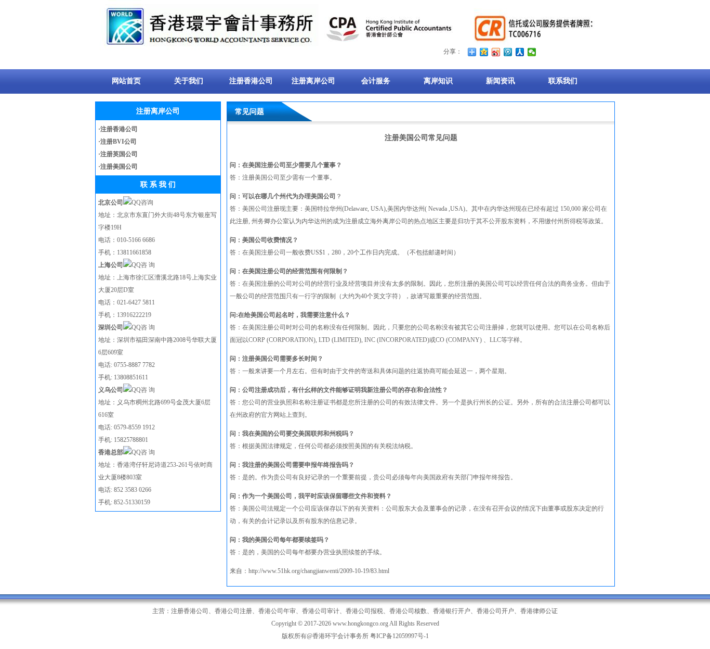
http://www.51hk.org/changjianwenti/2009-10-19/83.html (318, 571)
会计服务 (375, 81)
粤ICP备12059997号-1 (399, 636)
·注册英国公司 (118, 154)
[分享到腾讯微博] (508, 52)
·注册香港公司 (118, 129)
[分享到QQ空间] (484, 52)
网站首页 (126, 81)
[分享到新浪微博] (496, 52)
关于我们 (188, 81)
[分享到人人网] (520, 52)
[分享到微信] (532, 52)
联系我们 (562, 81)
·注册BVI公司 (117, 141)
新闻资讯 (500, 81)
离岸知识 (438, 81)
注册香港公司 (251, 81)
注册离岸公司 (313, 81)
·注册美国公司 (118, 166)
